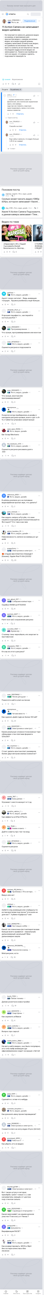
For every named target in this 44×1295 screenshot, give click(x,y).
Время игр (15, 631)
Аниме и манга (18, 828)
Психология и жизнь (20, 950)
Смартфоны (17, 1013)
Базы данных (17, 799)
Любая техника (17, 998)
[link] (17, 240)
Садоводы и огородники (22, 1211)
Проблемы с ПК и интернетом (23, 892)
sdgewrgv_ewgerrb (11, 194)
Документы (16, 1228)
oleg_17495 (9, 208)
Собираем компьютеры (21, 601)
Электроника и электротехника (23, 551)
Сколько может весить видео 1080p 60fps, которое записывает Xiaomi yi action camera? (21, 202)
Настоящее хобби (19, 926)
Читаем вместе (18, 714)
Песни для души (19, 697)
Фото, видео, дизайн (15, 22)
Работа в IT (16, 1141)
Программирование (19, 329)
